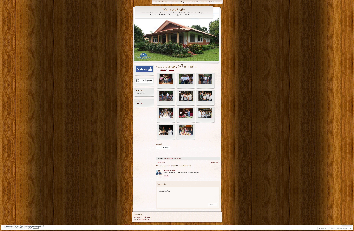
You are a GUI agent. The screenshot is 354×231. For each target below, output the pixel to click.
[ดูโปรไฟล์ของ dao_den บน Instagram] (142, 103)
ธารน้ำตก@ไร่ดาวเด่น (192, 2)
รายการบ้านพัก (173, 2)
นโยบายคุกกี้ (36, 228)
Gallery (182, 2)
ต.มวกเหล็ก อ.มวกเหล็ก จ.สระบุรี (143, 217)
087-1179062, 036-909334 (141, 219)
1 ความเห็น (177, 158)
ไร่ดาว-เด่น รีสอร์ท (174, 10)
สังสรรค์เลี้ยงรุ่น (168, 158)
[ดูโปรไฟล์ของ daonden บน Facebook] (138, 103)
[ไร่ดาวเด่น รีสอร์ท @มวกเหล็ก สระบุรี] (144, 71)
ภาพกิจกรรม (203, 2)
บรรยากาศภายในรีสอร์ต (160, 2)
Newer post (215, 162)
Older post (160, 162)
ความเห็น (212, 204)
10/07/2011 (158, 177)
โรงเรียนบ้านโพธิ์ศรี (170, 170)
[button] (166, 81)
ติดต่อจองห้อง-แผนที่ (215, 2)
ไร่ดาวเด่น (171, 70)
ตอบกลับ (166, 176)
